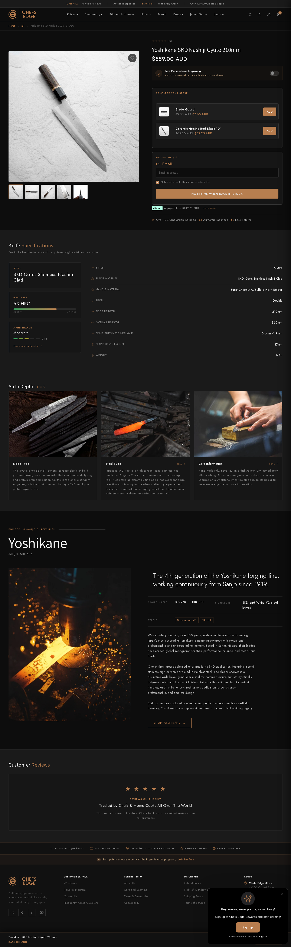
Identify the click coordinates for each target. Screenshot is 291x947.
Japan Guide (198, 14)
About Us (129, 883)
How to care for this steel (26, 346)
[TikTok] (32, 912)
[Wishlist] (259, 14)
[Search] (250, 14)
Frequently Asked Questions (81, 903)
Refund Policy (192, 883)
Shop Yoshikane (170, 723)
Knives (71, 14)
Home (12, 26)
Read (179, 463)
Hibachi (146, 14)
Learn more (209, 208)
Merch (162, 14)
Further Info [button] (133, 876)
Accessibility (131, 903)
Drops (177, 14)
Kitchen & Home (120, 14)
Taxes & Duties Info (136, 896)
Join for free (186, 859)
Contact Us (70, 896)
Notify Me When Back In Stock (217, 194)
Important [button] (191, 876)
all (23, 26)
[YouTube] (42, 912)
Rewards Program (75, 890)
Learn (217, 14)
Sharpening (92, 14)
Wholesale (70, 883)
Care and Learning (135, 890)
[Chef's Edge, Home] (22, 14)
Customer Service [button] (76, 876)
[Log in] (269, 14)
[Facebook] (22, 912)
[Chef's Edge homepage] (32, 881)
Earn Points (148, 3)
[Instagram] (12, 912)
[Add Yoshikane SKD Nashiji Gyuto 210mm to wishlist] (132, 58)
